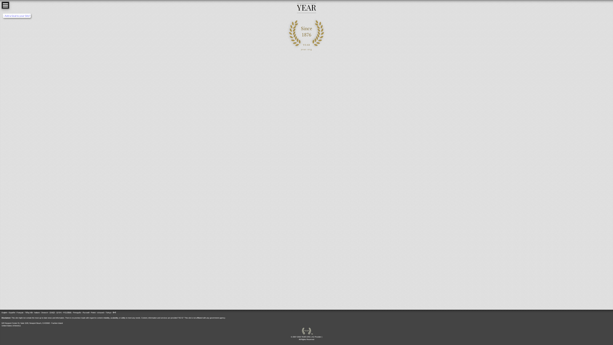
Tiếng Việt (29, 313)
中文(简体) (67, 313)
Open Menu (5, 5)
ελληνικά (100, 313)
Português (77, 313)
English (4, 313)
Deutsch (44, 313)
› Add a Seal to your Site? (17, 15)
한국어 (59, 313)
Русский (86, 313)
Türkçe (108, 313)
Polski (93, 313)
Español (12, 313)
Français (20, 313)
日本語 (52, 313)
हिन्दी (114, 313)
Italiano (37, 313)
